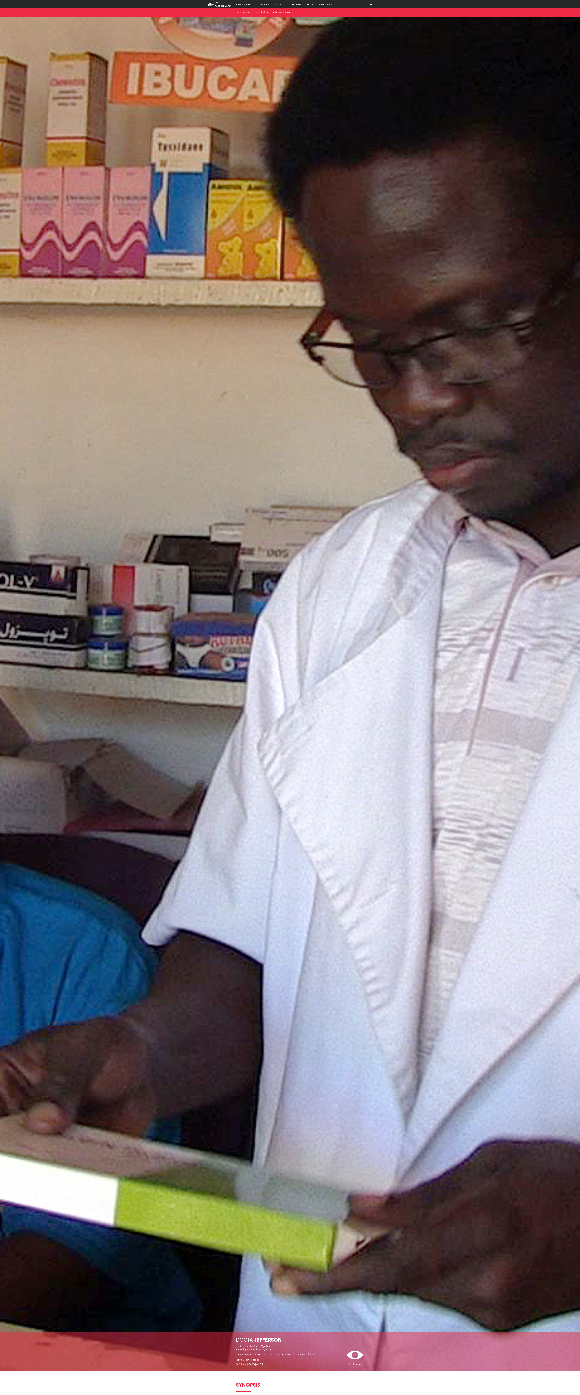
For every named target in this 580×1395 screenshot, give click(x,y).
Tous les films (243, 12)
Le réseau (309, 4)
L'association (243, 4)
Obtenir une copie (283, 12)
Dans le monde (325, 4)
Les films (296, 4)
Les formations (261, 4)
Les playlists (261, 12)
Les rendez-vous (280, 4)
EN (371, 4)
